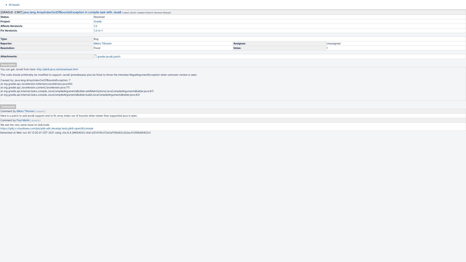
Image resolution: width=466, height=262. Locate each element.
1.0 (95, 25)
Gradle (98, 21)
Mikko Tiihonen (103, 43)
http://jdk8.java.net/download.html (57, 69)
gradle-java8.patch (108, 56)
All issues (14, 4)
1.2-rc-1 (98, 30)
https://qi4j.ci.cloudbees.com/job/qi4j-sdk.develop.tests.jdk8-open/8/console (47, 128)
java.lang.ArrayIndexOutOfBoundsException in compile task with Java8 (72, 12)
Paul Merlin (23, 120)
